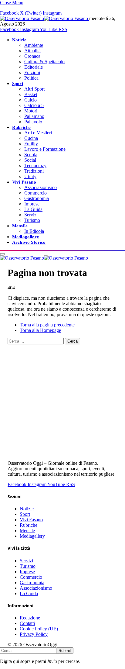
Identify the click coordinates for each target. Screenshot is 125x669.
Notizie (19, 39)
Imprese (31, 203)
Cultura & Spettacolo (44, 61)
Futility (31, 143)
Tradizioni (34, 171)
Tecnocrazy (35, 165)
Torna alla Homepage (40, 330)
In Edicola (34, 231)
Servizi (31, 214)
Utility (30, 176)
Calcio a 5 (34, 105)
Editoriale (33, 67)
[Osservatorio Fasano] (44, 18)
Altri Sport (34, 88)
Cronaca (32, 56)
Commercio (35, 192)
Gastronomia (36, 198)
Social (30, 160)
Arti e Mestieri (38, 132)
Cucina (31, 138)
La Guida (33, 209)
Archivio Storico (29, 242)
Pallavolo (33, 121)
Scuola (30, 154)
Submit (65, 650)
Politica (31, 78)
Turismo (32, 220)
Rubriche (21, 127)
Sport (17, 83)
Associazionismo (40, 187)
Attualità (32, 50)
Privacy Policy (34, 634)
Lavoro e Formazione (45, 149)
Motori (30, 110)
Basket (30, 94)
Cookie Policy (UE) (39, 628)
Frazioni (32, 72)
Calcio (30, 99)
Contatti (27, 623)
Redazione (30, 617)
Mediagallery (25, 236)
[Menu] (2, 254)
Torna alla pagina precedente (47, 324)
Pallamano (34, 116)
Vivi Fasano (24, 181)
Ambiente (33, 45)
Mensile (20, 225)
